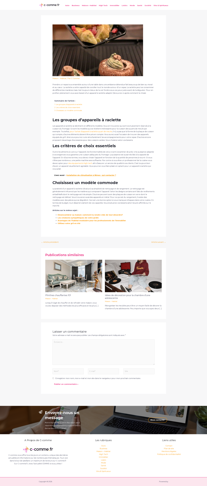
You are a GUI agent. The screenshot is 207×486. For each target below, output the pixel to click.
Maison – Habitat (89, 5)
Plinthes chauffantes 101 (58, 295)
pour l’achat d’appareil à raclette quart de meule (91, 132)
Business (76, 5)
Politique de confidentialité (169, 454)
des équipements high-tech (80, 163)
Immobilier (114, 5)
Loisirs (124, 5)
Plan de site (169, 449)
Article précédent (50, 242)
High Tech (103, 5)
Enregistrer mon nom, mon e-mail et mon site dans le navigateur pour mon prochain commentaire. (98, 378)
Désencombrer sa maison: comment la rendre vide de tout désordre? (90, 215)
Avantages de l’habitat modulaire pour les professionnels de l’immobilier (92, 221)
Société (148, 5)
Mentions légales (169, 451)
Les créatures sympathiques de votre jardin (78, 218)
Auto (67, 5)
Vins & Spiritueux (161, 5)
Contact (168, 446)
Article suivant (158, 242)
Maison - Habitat (59, 78)
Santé (139, 5)
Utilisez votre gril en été (69, 223)
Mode (132, 5)
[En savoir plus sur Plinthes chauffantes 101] (73, 276)
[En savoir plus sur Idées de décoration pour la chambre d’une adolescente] (133, 276)
